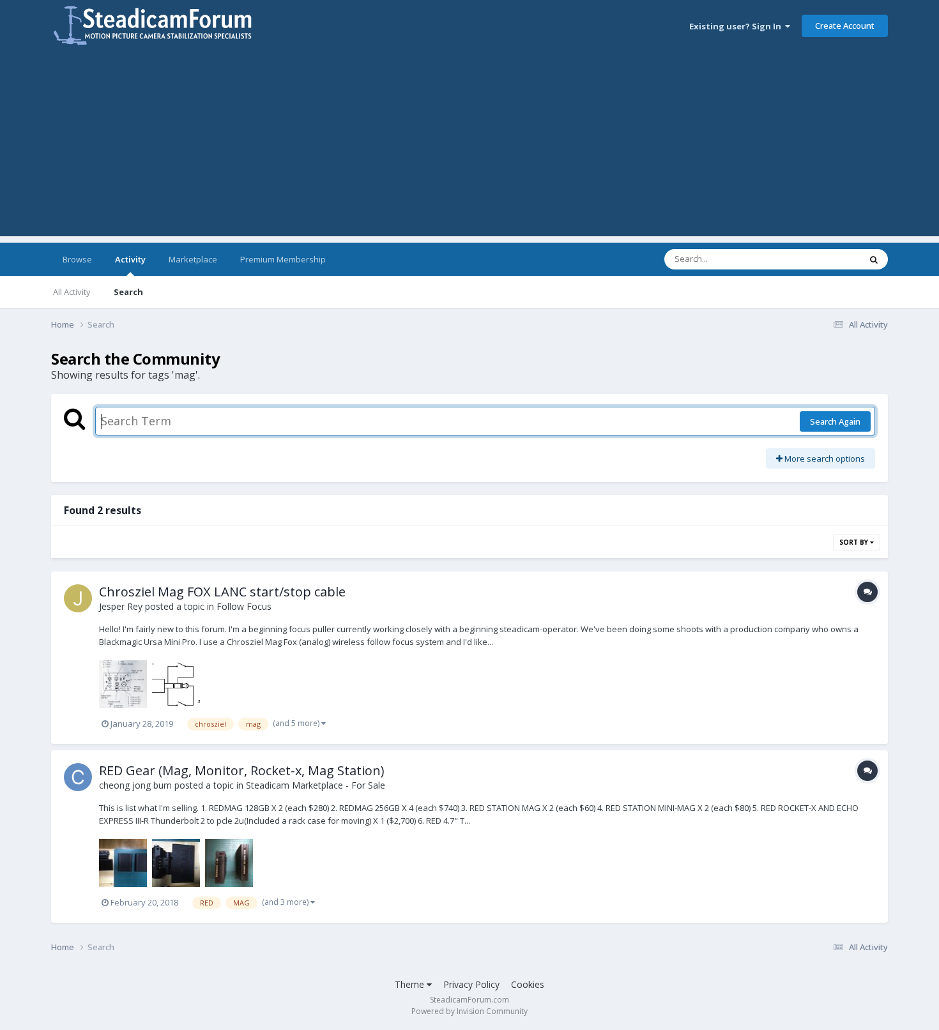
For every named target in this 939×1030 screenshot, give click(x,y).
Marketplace (193, 259)
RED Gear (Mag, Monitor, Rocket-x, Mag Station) (242, 770)
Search (128, 292)
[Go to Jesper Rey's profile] (78, 598)
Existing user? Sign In (737, 26)
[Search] (874, 259)
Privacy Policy (471, 984)
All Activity (72, 292)
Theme (411, 984)
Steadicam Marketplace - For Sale (315, 785)
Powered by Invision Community (469, 1011)
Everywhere (822, 259)
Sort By (854, 542)
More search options (823, 458)
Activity (130, 259)
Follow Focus (244, 606)
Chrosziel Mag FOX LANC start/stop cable (222, 591)
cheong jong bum (135, 785)
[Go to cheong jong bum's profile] (78, 777)
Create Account (844, 25)
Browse (77, 259)
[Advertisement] (469, 146)
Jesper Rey (120, 606)
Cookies (527, 984)
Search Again (835, 421)
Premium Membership (283, 259)
